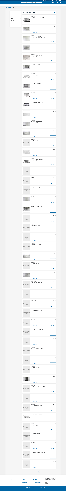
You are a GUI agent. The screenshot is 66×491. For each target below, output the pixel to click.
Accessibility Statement (36, 483)
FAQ (22, 478)
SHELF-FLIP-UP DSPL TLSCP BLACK (36, 414)
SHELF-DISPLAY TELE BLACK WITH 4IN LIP (37, 17)
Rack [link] (13, 7)
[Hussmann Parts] (8, 2)
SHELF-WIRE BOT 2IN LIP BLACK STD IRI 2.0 (38, 452)
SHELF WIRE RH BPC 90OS (35, 320)
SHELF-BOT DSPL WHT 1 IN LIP (36, 140)
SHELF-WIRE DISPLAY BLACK (35, 64)
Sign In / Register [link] (55, 2)
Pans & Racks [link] (9, 7)
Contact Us (11, 479)
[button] (53, 12)
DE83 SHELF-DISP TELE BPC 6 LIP (36, 206)
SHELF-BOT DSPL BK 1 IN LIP (35, 187)
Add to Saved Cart (34, 32)
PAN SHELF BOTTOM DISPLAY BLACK (37, 74)
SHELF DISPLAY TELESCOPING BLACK (37, 102)
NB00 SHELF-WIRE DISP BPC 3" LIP (36, 168)
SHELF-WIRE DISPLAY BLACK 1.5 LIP (36, 178)
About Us (11, 478)
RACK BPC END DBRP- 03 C (35, 443)
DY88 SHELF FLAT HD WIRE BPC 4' (36, 244)
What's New (23, 479)
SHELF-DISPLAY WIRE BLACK (35, 45)
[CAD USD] (60, 0)
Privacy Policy (35, 479)
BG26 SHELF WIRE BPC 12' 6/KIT (36, 225)
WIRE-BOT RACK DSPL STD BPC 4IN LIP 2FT (38, 291)
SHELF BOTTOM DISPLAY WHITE (36, 36)
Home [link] (6, 7)
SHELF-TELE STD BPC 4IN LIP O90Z (36, 405)
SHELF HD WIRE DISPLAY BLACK (36, 83)
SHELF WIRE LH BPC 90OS (35, 263)
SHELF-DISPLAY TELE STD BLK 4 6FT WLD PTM (38, 386)
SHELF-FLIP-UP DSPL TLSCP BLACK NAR (37, 329)
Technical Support (24, 482)
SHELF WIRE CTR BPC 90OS (35, 367)
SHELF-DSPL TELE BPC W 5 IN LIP (36, 310)
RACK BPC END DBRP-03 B (35, 301)
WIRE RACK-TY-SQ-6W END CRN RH (36, 282)
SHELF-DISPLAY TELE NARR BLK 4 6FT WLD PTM (38, 395)
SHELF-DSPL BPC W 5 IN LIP (35, 433)
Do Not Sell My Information (37, 482)
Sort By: (44, 12)
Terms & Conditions (35, 478)
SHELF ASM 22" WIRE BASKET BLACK (37, 348)
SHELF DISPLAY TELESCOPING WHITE (37, 55)
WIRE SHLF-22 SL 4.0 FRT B (35, 424)
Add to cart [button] (52, 22)
